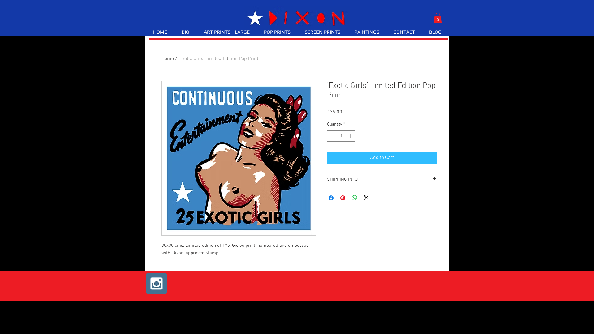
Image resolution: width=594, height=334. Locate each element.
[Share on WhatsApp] (354, 198)
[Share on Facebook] (331, 198)
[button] (437, 18)
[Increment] (351, 136)
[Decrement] (332, 136)
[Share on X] (366, 198)
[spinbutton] (341, 136)
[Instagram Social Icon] (156, 283)
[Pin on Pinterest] (342, 198)
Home (167, 59)
